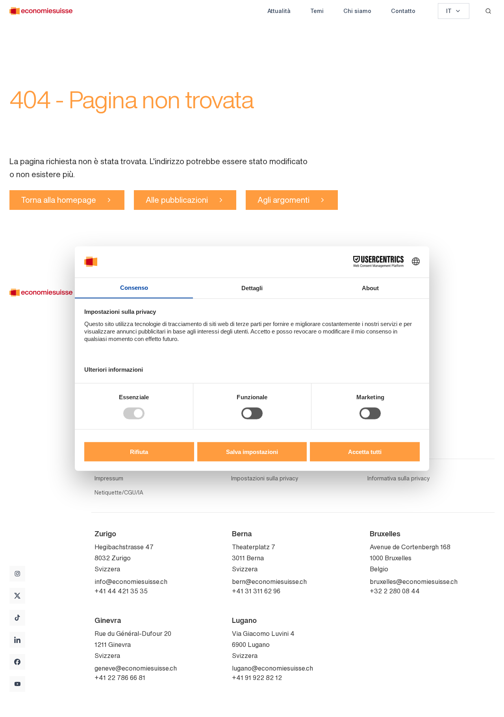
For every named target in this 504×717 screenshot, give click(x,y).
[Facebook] (17, 662)
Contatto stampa (397, 423)
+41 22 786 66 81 (119, 677)
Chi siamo (357, 11)
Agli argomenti (283, 200)
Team (378, 321)
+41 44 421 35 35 (121, 591)
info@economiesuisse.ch (130, 581)
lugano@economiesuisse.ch (272, 668)
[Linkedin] (17, 640)
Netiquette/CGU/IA (118, 493)
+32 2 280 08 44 (395, 591)
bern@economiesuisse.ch (269, 581)
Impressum (108, 478)
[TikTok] (17, 618)
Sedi (377, 411)
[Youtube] (17, 684)
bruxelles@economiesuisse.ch (414, 581)
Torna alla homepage (58, 200)
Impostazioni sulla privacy (264, 478)
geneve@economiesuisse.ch (135, 668)
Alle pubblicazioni (177, 200)
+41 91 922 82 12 (257, 677)
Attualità (279, 11)
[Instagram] (17, 574)
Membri (381, 346)
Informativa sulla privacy (398, 478)
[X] (17, 596)
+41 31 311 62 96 (256, 591)
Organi (380, 333)
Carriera (382, 359)
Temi (317, 11)
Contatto (403, 11)
